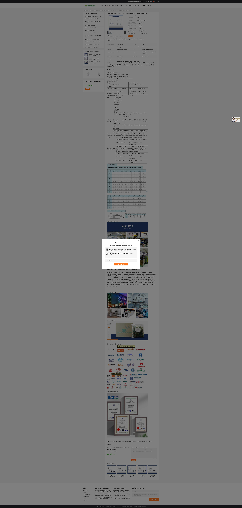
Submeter (121, 264)
